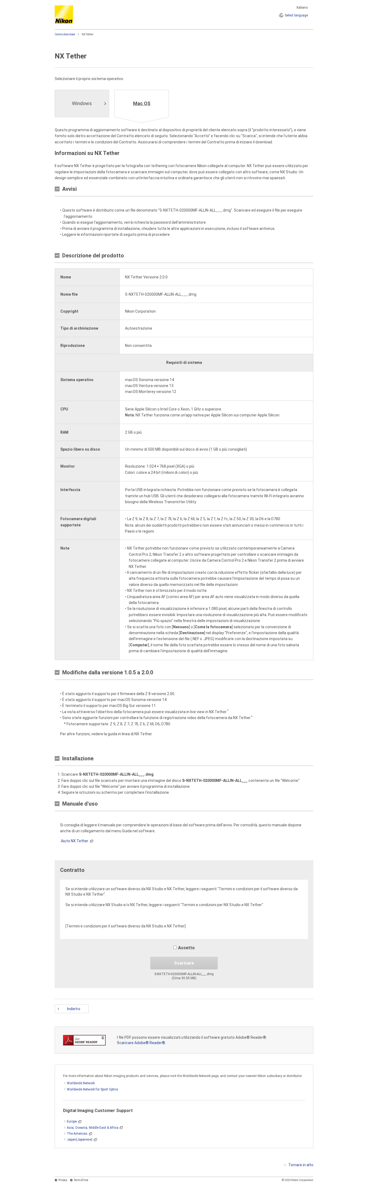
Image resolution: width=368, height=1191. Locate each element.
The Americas (77, 1133)
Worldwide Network (81, 1083)
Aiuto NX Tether (74, 841)
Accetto (186, 947)
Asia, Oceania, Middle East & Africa (92, 1128)
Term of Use (81, 1180)
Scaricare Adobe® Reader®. (141, 1043)
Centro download (65, 34)
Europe (72, 1121)
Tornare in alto (300, 1165)
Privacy (62, 1180)
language (296, 15)
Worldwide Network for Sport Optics (92, 1089)
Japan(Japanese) (79, 1139)
